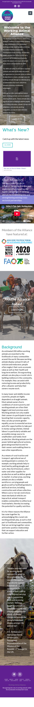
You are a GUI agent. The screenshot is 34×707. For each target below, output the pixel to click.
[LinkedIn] (15, 6)
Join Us (7, 680)
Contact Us (27, 680)
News (16, 679)
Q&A (20, 680)
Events (22, 679)
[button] (30, 13)
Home (6, 679)
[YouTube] (18, 6)
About (11, 679)
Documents (14, 680)
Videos (27, 679)
